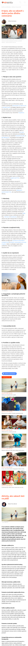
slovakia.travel (6, 107)
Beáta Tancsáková (12, 504)
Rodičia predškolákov (6, 7)
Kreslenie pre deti (20, 135)
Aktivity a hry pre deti (16, 7)
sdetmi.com (23, 105)
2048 (23, 213)
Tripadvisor (21, 112)
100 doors (6, 217)
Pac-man (21, 132)
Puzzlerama (14, 217)
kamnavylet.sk (16, 105)
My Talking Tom (5, 137)
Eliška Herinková (12, 21)
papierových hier (15, 178)
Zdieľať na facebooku (10, 373)
